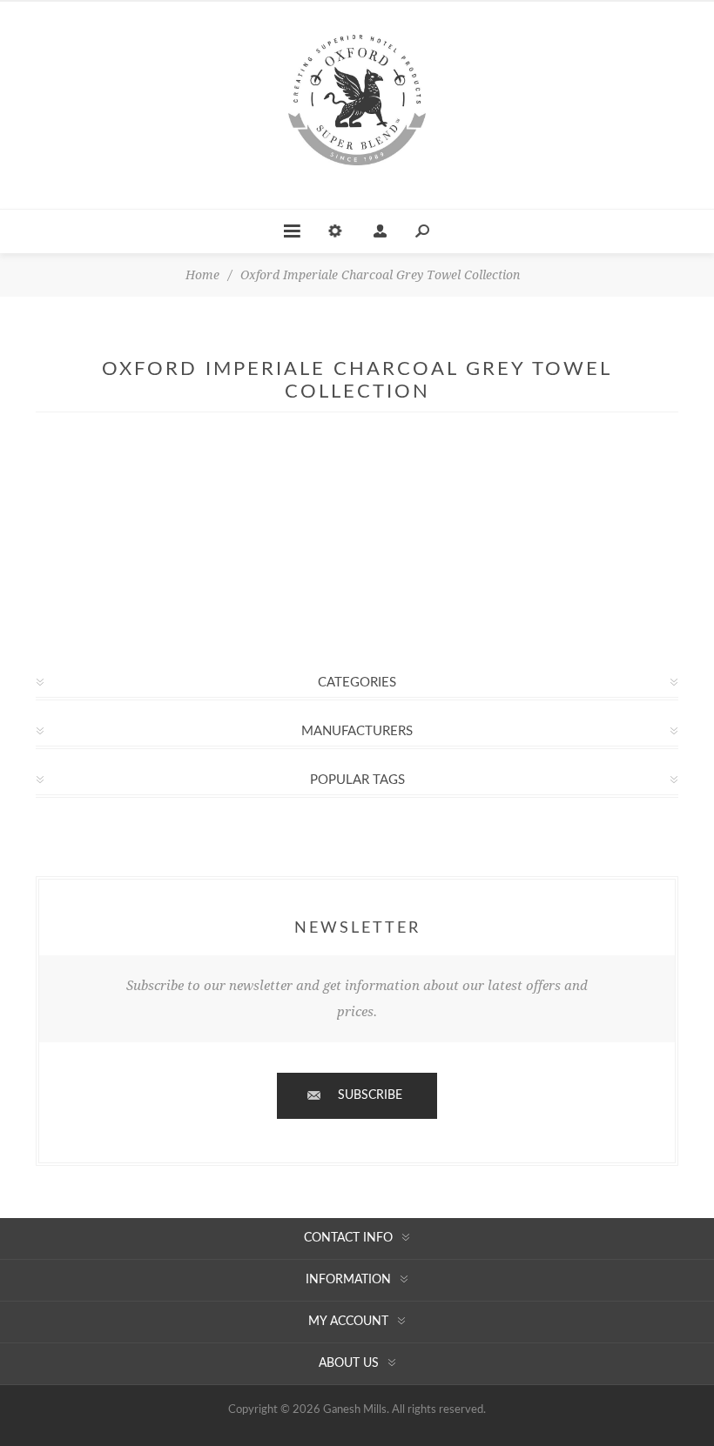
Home (202, 275)
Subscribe (370, 1095)
